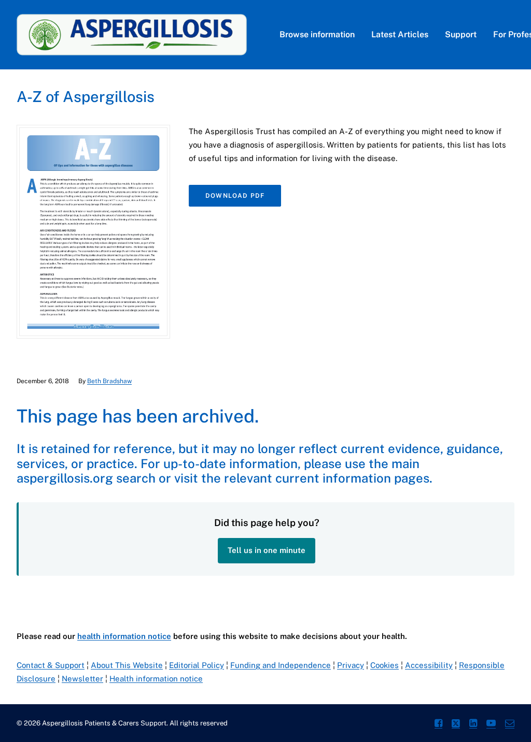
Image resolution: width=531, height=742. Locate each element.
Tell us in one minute (266, 550)
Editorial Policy (196, 665)
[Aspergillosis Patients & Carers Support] (132, 34)
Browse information (317, 34)
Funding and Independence (280, 665)
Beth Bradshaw (109, 381)
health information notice (124, 636)
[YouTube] (491, 725)
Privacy (350, 665)
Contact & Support (51, 665)
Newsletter (82, 678)
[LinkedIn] (473, 725)
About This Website (127, 665)
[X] (456, 725)
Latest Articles (399, 34)
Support (461, 34)
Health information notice (156, 678)
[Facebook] (438, 725)
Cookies (384, 665)
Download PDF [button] (234, 195)
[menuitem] (317, 34)
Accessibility (429, 665)
